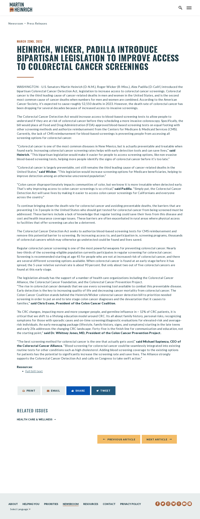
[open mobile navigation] (189, 8)
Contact (109, 503)
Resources (90, 503)
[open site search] (180, 8)
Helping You (30, 503)
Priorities (51, 503)
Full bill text (34, 371)
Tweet (105, 390)
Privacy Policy (130, 503)
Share (80, 390)
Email (55, 390)
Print (31, 390)
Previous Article (121, 439)
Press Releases (37, 23)
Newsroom (15, 23)
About (13, 503)
